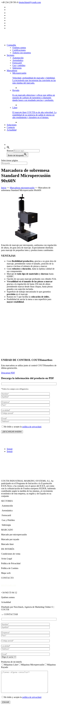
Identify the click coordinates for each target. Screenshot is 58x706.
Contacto (11, 127)
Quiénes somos (19, 47)
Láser (34, 112)
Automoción (18, 58)
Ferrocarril (17, 63)
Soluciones (11, 125)
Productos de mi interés (11, 662)
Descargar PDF (8, 373)
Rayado (33, 95)
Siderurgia (17, 68)
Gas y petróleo (18, 65)
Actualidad (11, 130)
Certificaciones (19, 50)
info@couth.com (8, 585)
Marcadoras (12, 70)
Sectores (10, 55)
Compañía (11, 45)
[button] (8, 148)
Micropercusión (34, 78)
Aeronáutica (17, 60)
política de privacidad (31, 426)
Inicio (3, 188)
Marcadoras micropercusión (22, 188)
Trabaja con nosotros (21, 52)
